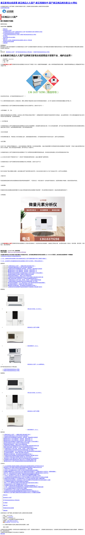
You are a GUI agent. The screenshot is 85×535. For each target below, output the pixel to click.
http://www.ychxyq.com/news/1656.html (17, 252)
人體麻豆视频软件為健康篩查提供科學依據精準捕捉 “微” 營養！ (19, 449)
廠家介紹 (5, 38)
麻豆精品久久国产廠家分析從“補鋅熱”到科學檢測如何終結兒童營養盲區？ (21, 458)
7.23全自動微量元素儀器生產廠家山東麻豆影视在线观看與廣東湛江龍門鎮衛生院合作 (24, 466)
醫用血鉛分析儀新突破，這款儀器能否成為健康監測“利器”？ (22, 285)
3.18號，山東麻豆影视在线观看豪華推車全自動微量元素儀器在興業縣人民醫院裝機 (23, 486)
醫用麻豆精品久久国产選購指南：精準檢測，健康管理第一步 (22, 270)
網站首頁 (5, 29)
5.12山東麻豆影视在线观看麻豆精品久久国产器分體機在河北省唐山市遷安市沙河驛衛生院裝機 (26, 477)
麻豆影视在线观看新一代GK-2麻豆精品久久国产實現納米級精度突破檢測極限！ (27, 282)
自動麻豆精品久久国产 (20, 31)
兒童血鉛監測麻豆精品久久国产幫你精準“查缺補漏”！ (20, 267)
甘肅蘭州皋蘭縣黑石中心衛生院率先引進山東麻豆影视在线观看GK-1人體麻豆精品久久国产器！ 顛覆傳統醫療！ (30, 471)
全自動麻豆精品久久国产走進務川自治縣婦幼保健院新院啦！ (18, 489)
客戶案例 (5, 35)
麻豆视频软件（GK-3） (33, 345)
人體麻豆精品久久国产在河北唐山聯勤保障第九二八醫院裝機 (18, 468)
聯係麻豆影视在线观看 (17, 40)
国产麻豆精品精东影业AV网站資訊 (11, 33)
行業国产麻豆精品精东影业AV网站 (28, 34)
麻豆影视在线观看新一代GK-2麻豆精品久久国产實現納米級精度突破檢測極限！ (23, 451)
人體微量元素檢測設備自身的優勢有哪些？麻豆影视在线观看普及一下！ (21, 485)
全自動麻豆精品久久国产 (9, 31)
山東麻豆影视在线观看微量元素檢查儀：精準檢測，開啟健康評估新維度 (21, 437)
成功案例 (13, 37)
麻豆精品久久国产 (7, 30)
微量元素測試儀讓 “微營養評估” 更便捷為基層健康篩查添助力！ (19, 447)
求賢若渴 (30, 40)
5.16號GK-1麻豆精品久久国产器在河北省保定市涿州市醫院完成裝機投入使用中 (22, 475)
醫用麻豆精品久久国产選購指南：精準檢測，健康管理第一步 (22, 271)
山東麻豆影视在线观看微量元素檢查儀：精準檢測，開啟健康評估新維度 (25, 268)
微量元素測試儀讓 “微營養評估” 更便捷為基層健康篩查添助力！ (23, 278)
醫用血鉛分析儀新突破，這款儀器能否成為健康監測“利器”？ (18, 454)
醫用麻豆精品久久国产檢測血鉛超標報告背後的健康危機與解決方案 (20, 461)
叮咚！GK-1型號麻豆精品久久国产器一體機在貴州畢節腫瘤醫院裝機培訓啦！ (22, 474)
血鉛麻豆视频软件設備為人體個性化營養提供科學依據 (21, 274)
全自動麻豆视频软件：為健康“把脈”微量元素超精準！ (17, 452)
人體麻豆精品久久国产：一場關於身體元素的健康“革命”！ (22, 265)
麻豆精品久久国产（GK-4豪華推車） (36, 364)
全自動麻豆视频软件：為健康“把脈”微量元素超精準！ (20, 284)
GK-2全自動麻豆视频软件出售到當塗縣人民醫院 (15, 488)
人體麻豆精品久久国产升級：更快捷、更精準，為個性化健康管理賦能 (20, 448)
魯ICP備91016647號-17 (12, 520)
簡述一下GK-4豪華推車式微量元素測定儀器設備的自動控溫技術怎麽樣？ (21, 482)
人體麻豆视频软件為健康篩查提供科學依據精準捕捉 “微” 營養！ (23, 281)
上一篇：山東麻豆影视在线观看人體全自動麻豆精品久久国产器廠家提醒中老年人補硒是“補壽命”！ (24, 258)
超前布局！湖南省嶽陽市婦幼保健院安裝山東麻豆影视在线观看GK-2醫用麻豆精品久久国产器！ (26, 473)
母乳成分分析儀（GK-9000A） (35, 308)
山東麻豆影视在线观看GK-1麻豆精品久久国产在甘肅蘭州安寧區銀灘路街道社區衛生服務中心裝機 (27, 479)
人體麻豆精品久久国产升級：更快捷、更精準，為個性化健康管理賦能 (24, 279)
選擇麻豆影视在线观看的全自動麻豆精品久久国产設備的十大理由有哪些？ (25, 272)
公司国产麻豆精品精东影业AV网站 (11, 34)
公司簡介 (10, 40)
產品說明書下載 (7, 37)
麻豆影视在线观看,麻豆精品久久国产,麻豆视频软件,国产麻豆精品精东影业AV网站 (39, 3)
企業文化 (25, 40)
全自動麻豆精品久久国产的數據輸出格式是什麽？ (16, 484)
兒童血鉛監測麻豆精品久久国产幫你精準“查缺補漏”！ (16, 435)
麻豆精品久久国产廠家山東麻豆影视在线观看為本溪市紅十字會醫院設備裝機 (22, 492)
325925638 (10, 516)
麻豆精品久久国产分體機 (33, 327)
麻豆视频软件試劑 (30, 31)
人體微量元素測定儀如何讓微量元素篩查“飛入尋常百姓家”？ (18, 456)
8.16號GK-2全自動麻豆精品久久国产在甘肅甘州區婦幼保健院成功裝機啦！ (21, 470)
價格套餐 (5, 42)
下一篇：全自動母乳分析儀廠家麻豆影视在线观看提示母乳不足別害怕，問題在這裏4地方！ (22, 261)
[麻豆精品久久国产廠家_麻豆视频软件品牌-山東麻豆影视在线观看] (8, 13)
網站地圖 (7, 7)
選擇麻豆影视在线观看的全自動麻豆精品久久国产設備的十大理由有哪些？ (21, 441)
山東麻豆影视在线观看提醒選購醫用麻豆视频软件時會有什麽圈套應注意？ (21, 491)
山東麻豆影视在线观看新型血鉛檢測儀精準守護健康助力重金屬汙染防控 (25, 286)
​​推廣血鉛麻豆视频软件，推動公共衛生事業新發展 (15, 444)
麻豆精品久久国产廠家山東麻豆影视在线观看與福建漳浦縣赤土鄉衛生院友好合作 (23, 467)
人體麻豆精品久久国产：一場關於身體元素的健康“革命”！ (17, 434)
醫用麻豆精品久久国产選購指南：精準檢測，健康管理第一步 (18, 438)
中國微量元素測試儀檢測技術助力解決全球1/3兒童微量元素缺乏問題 (20, 459)
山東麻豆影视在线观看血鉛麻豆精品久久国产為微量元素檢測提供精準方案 (25, 277)
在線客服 (3, 7)
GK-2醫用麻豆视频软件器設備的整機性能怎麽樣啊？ (16, 481)
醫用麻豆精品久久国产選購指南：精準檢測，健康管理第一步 (18, 440)
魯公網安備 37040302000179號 (12, 522)
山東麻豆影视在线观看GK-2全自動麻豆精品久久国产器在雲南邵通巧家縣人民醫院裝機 (24, 478)
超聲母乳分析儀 (38, 31)
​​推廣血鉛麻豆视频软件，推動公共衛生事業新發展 (19, 275)
